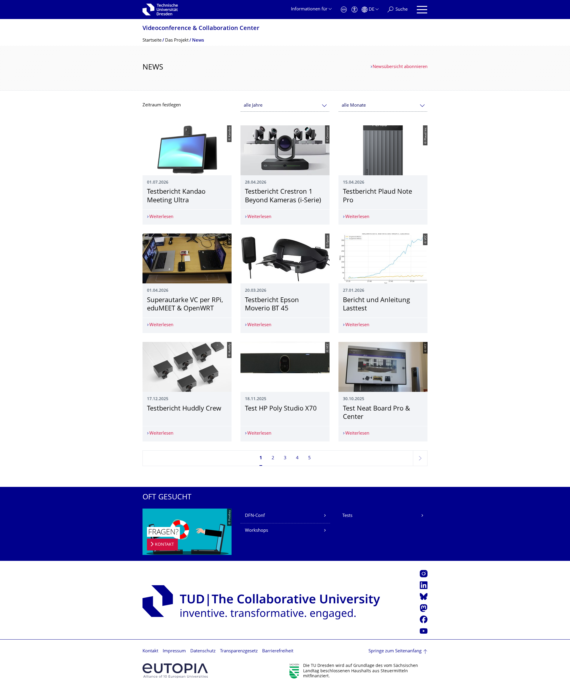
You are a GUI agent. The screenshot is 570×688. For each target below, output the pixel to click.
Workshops (256, 530)
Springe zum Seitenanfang (395, 651)
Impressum (174, 651)
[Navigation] (422, 10)
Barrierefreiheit (277, 651)
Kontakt (150, 651)
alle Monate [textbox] (354, 105)
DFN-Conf (255, 516)
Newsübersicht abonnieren (400, 67)
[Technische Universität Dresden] (160, 9)
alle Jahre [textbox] (253, 105)
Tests (347, 516)
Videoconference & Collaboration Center (200, 28)
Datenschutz (203, 651)
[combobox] (285, 106)
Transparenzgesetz (239, 651)
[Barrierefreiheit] (354, 9)
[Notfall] (344, 9)
